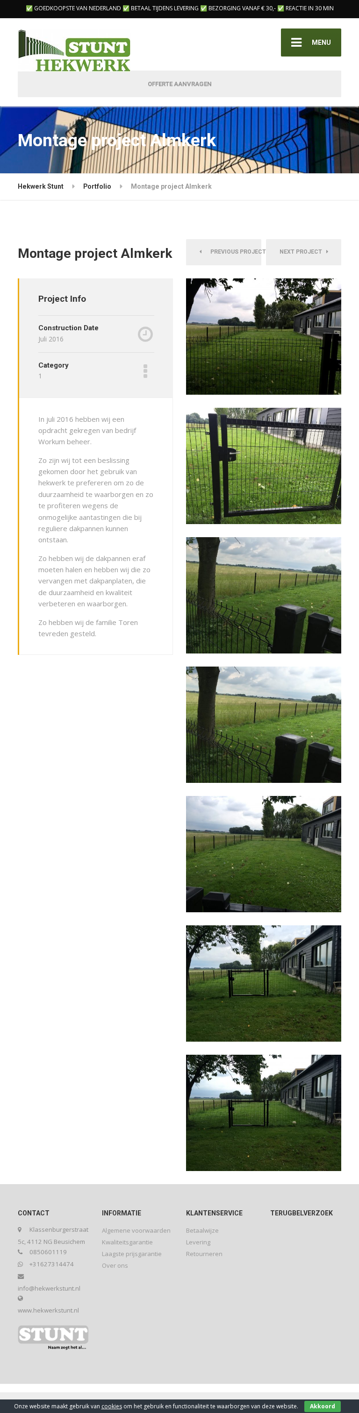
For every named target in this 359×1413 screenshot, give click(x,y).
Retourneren (204, 1254)
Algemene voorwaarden (136, 1230)
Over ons (115, 1265)
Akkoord (322, 1406)
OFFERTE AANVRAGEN (180, 83)
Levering (198, 1242)
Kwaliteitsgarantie (127, 1242)
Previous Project (233, 252)
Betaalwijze (202, 1230)
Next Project (303, 252)
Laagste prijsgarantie (132, 1254)
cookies (111, 1406)
